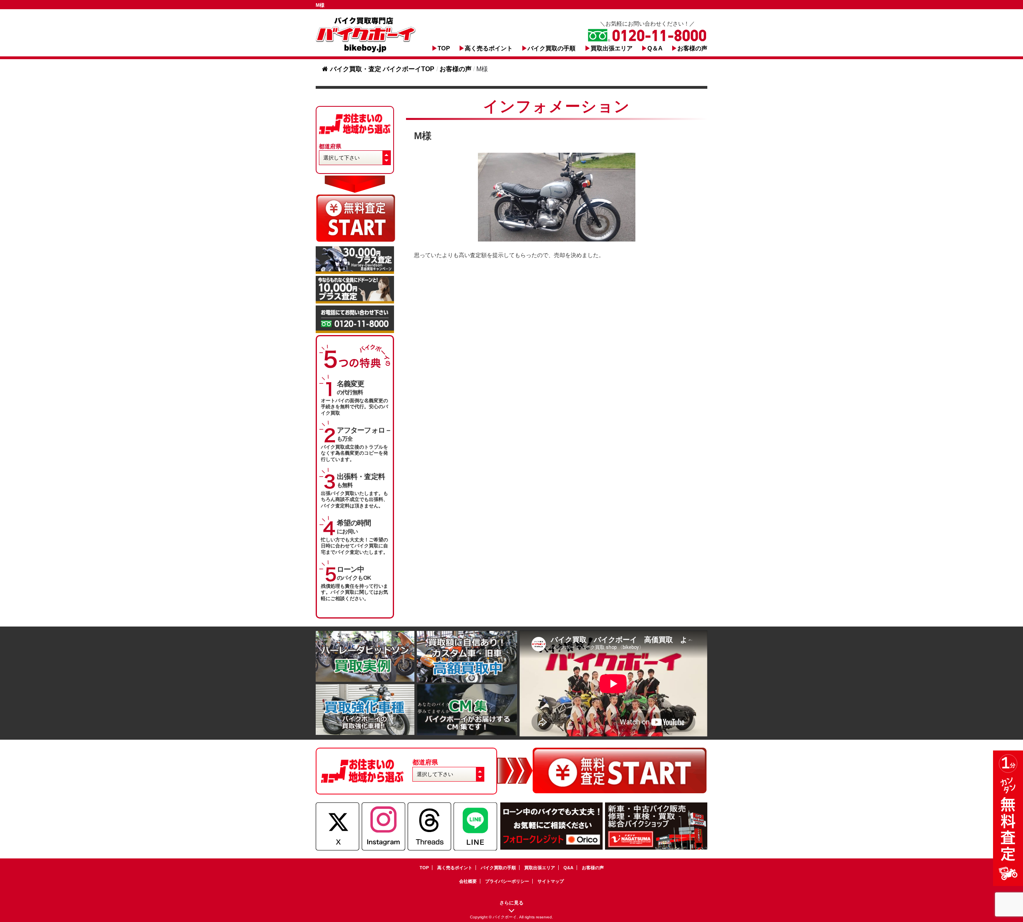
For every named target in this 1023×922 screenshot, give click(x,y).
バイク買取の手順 (551, 48)
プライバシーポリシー (507, 881)
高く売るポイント (489, 48)
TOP (444, 48)
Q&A (568, 867)
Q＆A (655, 48)
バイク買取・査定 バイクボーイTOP (382, 69)
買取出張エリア (612, 48)
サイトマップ (550, 881)
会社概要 (468, 881)
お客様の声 (692, 48)
